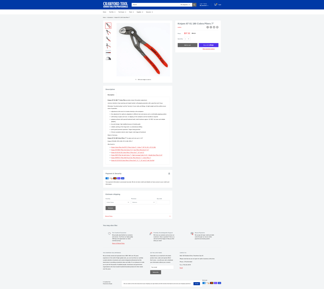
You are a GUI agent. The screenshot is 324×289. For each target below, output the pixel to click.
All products (110, 17)
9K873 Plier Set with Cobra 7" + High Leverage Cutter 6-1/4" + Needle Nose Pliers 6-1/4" (136, 155)
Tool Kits (111, 12)
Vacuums (148, 12)
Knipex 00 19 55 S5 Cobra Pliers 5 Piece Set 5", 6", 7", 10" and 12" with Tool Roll (132, 160)
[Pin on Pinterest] (211, 27)
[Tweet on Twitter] (214, 27)
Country (108, 198)
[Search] (194, 5)
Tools (130, 12)
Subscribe (156, 272)
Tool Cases (121, 12)
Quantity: (180, 39)
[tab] (111, 95)
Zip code (159, 198)
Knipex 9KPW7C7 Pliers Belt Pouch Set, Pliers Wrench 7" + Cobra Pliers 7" (131, 157)
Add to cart (187, 45)
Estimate (110, 208)
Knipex (179, 27)
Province (133, 198)
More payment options (209, 49)
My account (203, 5)
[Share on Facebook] (207, 27)
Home (104, 12)
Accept (196, 283)
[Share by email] (217, 27)
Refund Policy (108, 216)
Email (181, 267)
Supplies (139, 12)
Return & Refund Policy (118, 243)
